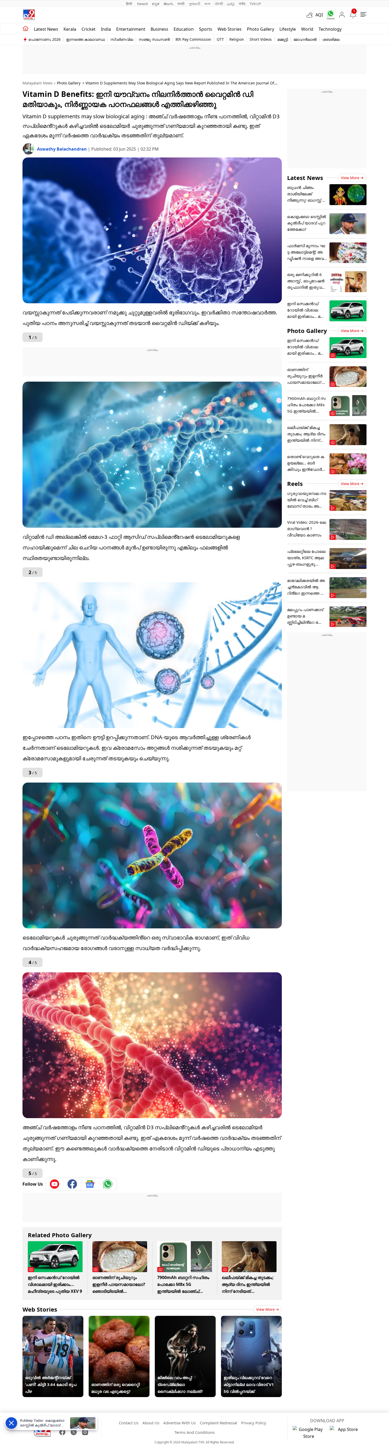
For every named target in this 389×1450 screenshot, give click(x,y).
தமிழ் (231, 3)
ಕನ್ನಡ (155, 3)
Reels (295, 483)
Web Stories (230, 29)
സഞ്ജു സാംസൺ (154, 39)
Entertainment (130, 29)
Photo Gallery (260, 29)
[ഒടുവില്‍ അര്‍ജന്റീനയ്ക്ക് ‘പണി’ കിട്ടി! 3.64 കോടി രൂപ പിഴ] (52, 1319)
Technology (330, 29)
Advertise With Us (179, 1422)
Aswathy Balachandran (62, 149)
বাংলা (207, 3)
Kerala (70, 29)
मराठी (181, 3)
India (106, 29)
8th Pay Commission (193, 39)
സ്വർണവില (121, 39)
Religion (236, 39)
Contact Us (128, 1422)
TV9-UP (255, 3)
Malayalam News (37, 82)
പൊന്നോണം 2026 (44, 39)
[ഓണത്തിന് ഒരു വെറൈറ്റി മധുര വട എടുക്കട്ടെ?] (119, 1319)
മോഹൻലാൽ (305, 39)
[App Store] (345, 1433)
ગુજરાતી (194, 3)
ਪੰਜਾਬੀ (219, 3)
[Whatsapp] (328, 14)
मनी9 (242, 3)
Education (184, 29)
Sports (205, 29)
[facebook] (72, 1184)
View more (265, 1309)
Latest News (305, 178)
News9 (142, 3)
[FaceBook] (62, 1432)
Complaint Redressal (218, 1422)
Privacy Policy (253, 1422)
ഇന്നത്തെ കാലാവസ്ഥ (85, 39)
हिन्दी (129, 3)
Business (159, 29)
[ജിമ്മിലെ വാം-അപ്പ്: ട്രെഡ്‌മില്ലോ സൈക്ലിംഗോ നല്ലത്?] (185, 1319)
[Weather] (310, 15)
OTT (220, 39)
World (307, 29)
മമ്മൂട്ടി (282, 39)
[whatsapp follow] (107, 1184)
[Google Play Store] (308, 1433)
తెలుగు (168, 3)
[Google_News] (90, 1184)
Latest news (46, 29)
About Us (150, 1422)
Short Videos (261, 39)
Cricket (89, 29)
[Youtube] (55, 1184)
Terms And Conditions (194, 1432)
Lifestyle (287, 29)
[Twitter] (74, 1432)
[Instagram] (85, 1432)
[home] (25, 28)
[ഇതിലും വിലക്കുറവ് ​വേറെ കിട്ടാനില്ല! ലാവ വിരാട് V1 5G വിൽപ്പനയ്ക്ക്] (251, 1319)
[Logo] (28, 14)
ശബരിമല (331, 39)
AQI (319, 15)
